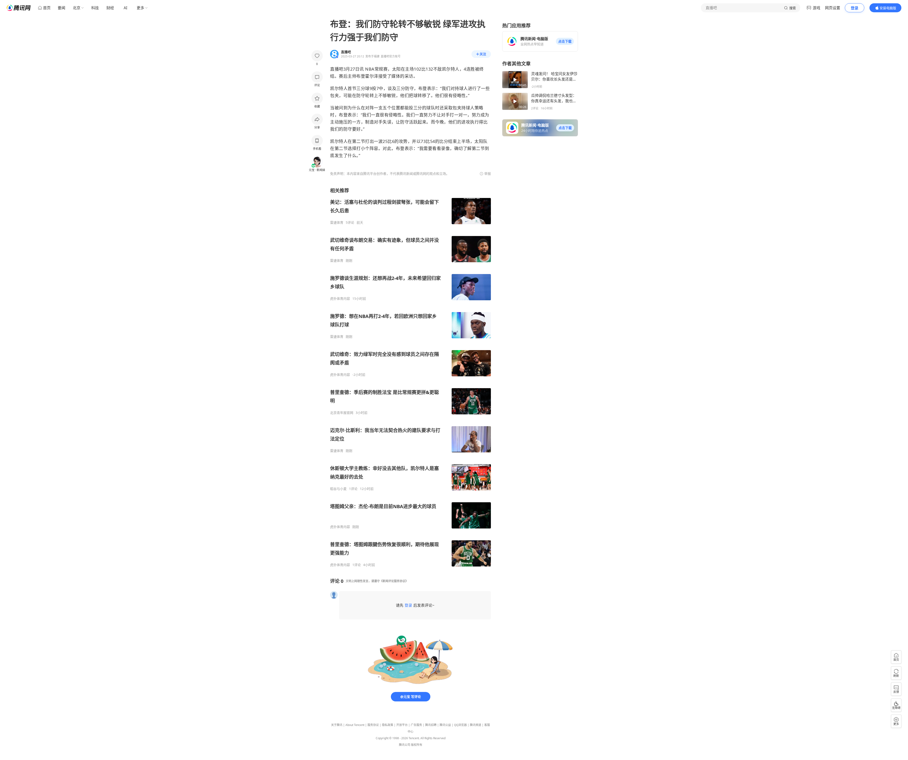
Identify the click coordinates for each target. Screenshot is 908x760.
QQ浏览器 (460, 725)
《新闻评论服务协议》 (394, 581)
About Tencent (354, 725)
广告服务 (416, 725)
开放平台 (402, 725)
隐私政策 (387, 725)
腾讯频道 (475, 725)
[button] (565, 41)
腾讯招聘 (431, 725)
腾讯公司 (404, 745)
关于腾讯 (336, 725)
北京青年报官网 (341, 412)
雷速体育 (336, 222)
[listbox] (410, 377)
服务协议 (373, 725)
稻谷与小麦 (338, 488)
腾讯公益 (445, 725)
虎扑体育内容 (340, 298)
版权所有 (416, 745)
